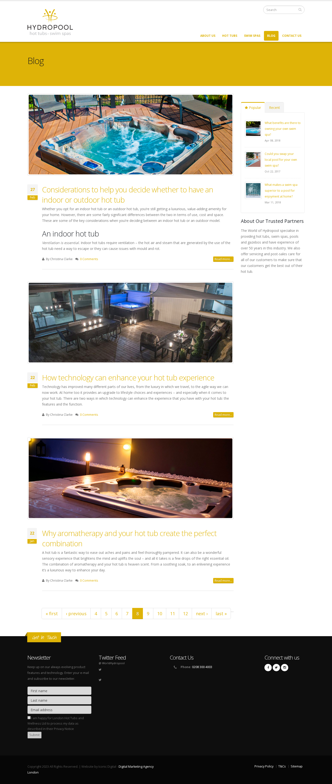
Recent (274, 107)
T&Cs (282, 766)
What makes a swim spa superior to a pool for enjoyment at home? (281, 190)
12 (185, 613)
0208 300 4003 (202, 667)
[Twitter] (276, 667)
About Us (207, 36)
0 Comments (89, 259)
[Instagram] (284, 667)
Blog (271, 36)
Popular (254, 107)
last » (221, 613)
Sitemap (297, 766)
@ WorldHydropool (112, 663)
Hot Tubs (229, 36)
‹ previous (76, 613)
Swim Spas (252, 36)
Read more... (223, 259)
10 (159, 613)
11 (172, 613)
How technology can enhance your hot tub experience (128, 377)
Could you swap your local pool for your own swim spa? (281, 160)
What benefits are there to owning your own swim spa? (283, 129)
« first (52, 613)
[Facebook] (268, 667)
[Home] (53, 22)
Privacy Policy (263, 766)
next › (202, 613)
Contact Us (291, 36)
